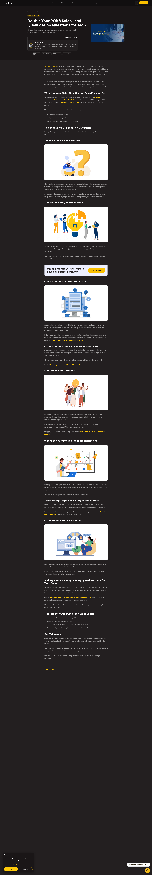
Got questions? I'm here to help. (137, 864)
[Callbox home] (9, 3)
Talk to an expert (96, 270)
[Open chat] (147, 870)
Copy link (67, 54)
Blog (28, 11)
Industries (72, 3)
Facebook (58, 54)
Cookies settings (18, 864)
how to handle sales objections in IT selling (67, 340)
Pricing (95, 3)
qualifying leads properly (70, 103)
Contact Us (143, 3)
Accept (11, 869)
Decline (25, 869)
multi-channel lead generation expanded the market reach (71, 597)
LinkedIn (37, 54)
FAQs (89, 3)
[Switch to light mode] (136, 3)
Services (54, 3)
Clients (63, 3)
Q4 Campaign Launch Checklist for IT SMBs (65, 365)
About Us (81, 3)
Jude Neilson (39, 42)
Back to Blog (49, 669)
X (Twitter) (47, 54)
